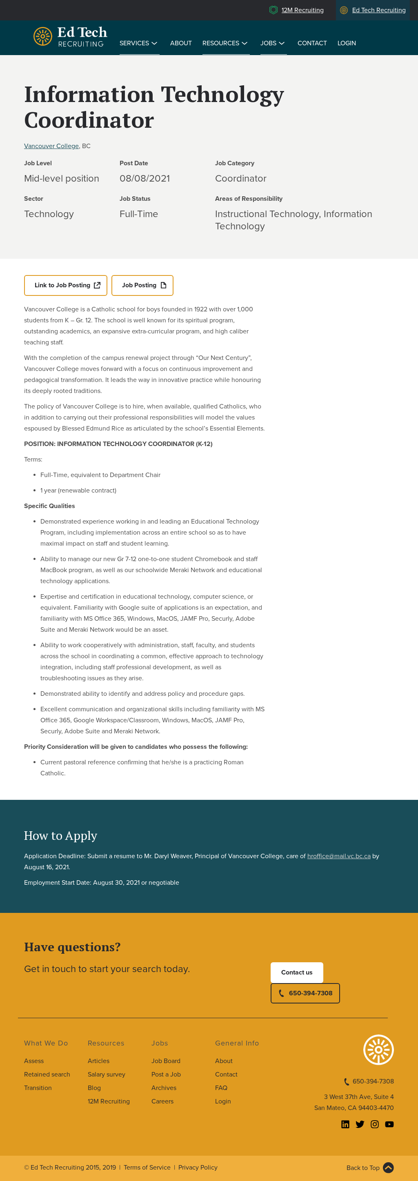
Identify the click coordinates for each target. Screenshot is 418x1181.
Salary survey (106, 1074)
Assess (34, 1061)
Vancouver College (51, 146)
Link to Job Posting (62, 285)
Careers (162, 1101)
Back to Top (363, 1168)
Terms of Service (147, 1167)
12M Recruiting (303, 10)
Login (347, 43)
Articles (98, 1061)
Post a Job (166, 1074)
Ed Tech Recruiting (379, 10)
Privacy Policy (198, 1167)
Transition (38, 1088)
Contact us (297, 972)
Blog (94, 1088)
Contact (312, 43)
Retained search (47, 1074)
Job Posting (139, 285)
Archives (163, 1088)
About (181, 43)
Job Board (165, 1061)
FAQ (221, 1088)
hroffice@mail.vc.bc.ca (339, 856)
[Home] (72, 37)
